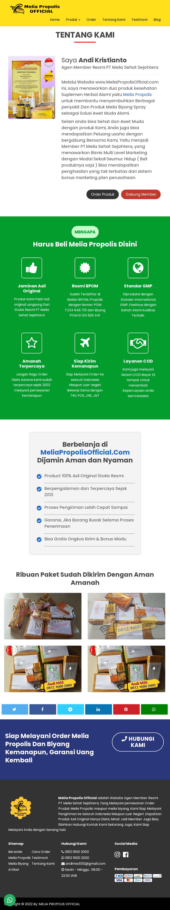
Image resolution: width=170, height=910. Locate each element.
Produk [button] (72, 19)
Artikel (13, 869)
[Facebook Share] (43, 709)
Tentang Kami (113, 19)
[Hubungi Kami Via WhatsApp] (10, 900)
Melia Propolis (137, 94)
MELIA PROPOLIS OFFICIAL (59, 904)
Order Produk (102, 194)
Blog (157, 19)
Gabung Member (141, 194)
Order (91, 19)
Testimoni (139, 19)
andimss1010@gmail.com (86, 863)
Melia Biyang (18, 863)
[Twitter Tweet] (15, 709)
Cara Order (41, 851)
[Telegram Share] (71, 709)
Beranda (15, 851)
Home (55, 19)
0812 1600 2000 (77, 851)
